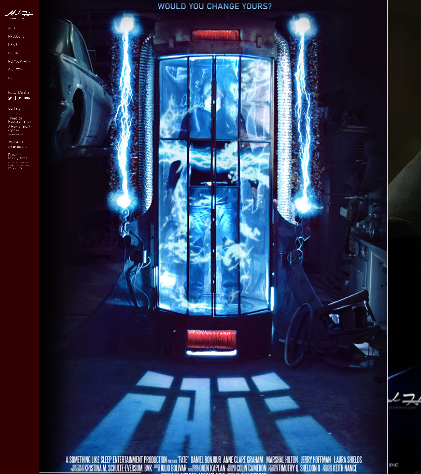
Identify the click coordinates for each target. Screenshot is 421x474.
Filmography (19, 61)
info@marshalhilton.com (18, 165)
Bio (10, 78)
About (13, 28)
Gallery (15, 69)
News (12, 44)
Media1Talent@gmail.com (19, 162)
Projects (16, 36)
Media (13, 53)
